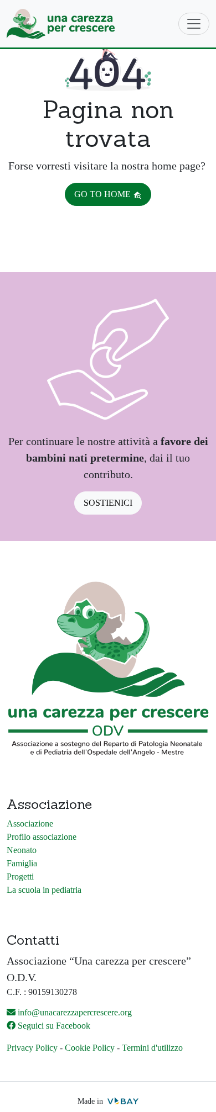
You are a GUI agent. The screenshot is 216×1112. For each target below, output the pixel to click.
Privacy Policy (32, 1047)
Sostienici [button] (108, 502)
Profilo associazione (41, 836)
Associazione (30, 823)
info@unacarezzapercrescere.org (75, 1012)
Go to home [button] (103, 194)
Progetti (20, 876)
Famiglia (22, 863)
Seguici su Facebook (54, 1025)
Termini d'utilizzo (152, 1047)
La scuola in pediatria (44, 889)
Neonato (22, 850)
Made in (91, 1101)
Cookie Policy (90, 1047)
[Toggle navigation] (193, 24)
